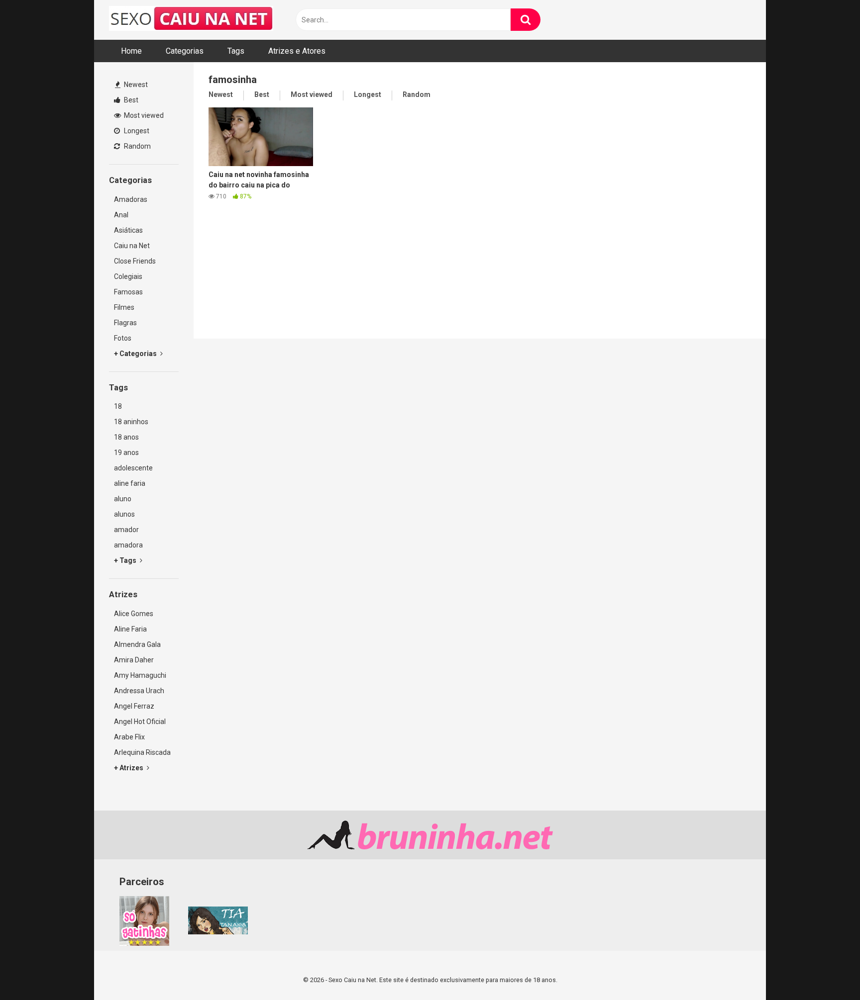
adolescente (133, 468)
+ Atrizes (129, 768)
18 (118, 406)
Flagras (125, 323)
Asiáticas (128, 230)
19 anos (126, 452)
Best (130, 100)
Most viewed (143, 115)
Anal (121, 215)
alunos (124, 514)
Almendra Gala (137, 644)
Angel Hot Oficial (140, 722)
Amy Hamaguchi (140, 675)
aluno (122, 499)
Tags (235, 51)
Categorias (185, 51)
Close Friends (135, 261)
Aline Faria (130, 629)
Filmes (124, 307)
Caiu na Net (132, 246)
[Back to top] (826, 970)
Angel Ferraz (134, 706)
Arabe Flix (129, 737)
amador (126, 530)
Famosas (128, 292)
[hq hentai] (218, 932)
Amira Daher (134, 660)
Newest (135, 85)
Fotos (122, 338)
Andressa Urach (139, 691)
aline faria (129, 483)
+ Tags (126, 560)
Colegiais (128, 276)
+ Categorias (136, 354)
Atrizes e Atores (296, 51)
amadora (128, 545)
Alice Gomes (133, 614)
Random (136, 146)
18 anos (126, 437)
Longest (135, 131)
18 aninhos (131, 422)
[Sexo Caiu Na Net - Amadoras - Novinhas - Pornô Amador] (191, 20)
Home (131, 51)
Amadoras (130, 199)
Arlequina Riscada (142, 752)
